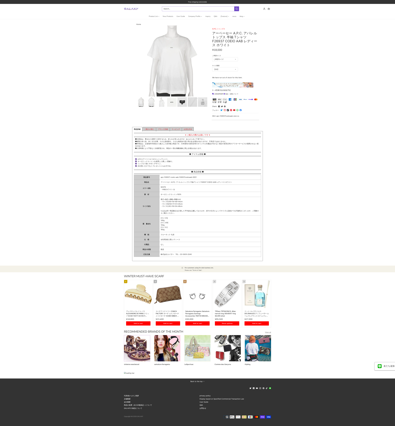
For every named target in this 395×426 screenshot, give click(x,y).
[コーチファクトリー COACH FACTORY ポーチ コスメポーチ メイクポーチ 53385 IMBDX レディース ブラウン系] (168, 294)
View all (268, 332)
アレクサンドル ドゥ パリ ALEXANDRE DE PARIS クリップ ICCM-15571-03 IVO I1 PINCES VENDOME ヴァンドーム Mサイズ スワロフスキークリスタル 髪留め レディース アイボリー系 (138, 313)
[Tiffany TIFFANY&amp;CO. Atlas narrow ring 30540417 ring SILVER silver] (227, 294)
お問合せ (203, 408)
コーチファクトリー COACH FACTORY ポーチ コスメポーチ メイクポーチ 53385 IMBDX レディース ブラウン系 (167, 313)
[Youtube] (257, 388)
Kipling (247, 364)
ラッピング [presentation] (176, 129)
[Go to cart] (269, 9)
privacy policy (205, 396)
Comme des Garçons (223, 364)
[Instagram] (260, 388)
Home (138, 24)
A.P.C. (214, 29)
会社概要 (127, 402)
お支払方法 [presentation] (188, 129)
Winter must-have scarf (144, 276)
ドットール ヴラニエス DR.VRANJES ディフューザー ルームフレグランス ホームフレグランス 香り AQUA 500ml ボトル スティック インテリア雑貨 (257, 313)
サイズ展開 (215, 65)
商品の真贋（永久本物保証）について (138, 405)
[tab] (137, 129)
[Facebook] (254, 388)
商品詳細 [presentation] (137, 129)
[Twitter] (250, 388)
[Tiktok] (267, 388)
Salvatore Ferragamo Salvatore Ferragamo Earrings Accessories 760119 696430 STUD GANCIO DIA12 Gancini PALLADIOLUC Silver (197, 313)
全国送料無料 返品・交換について (226, 94)
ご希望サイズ (216, 55)
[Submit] (236, 8)
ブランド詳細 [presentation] (163, 129)
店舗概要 (127, 399)
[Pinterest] (263, 388)
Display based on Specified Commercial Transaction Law (222, 399)
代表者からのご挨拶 (131, 396)
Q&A (201, 405)
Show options (227, 323)
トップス (221, 29)
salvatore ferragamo (162, 364)
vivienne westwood (131, 364)
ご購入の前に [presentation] (149, 129)
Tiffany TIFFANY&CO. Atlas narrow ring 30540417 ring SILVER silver (225, 313)
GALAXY (140, 416)
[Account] (264, 9)
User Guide (204, 402)
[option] (141, 102)
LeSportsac (188, 364)
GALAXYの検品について (133, 408)
